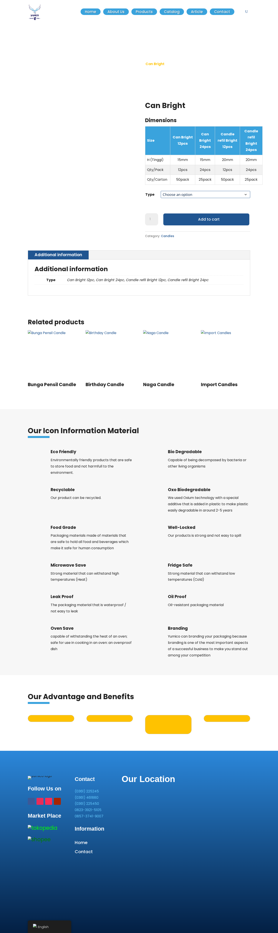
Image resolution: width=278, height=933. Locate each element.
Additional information (58, 255)
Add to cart (209, 219)
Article (197, 11)
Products (144, 11)
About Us (116, 11)
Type (149, 194)
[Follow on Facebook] (31, 801)
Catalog (172, 11)
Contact (222, 11)
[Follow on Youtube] (57, 801)
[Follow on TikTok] (48, 801)
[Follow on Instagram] (39, 801)
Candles (167, 236)
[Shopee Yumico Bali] (39, 839)
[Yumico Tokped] (42, 827)
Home (90, 11)
